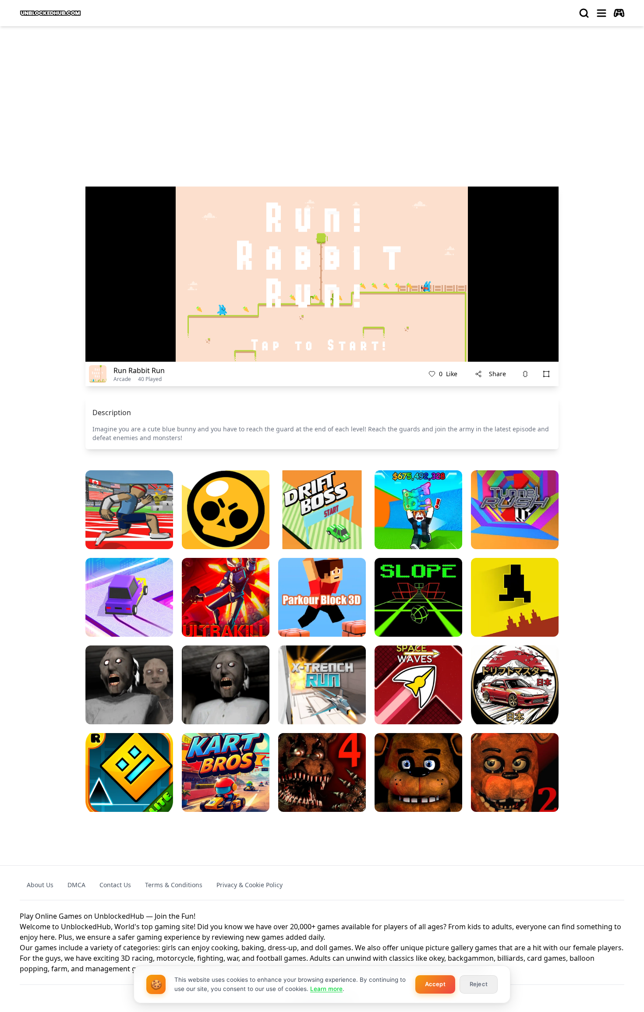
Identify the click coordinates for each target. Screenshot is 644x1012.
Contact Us (115, 885)
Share (497, 374)
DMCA (76, 885)
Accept (435, 983)
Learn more (326, 988)
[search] (584, 13)
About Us (40, 885)
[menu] (601, 13)
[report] (525, 374)
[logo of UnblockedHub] (50, 13)
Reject (479, 983)
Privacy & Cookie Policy (249, 885)
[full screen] (546, 374)
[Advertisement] (322, 99)
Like (448, 374)
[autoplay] (619, 13)
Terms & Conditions (173, 885)
